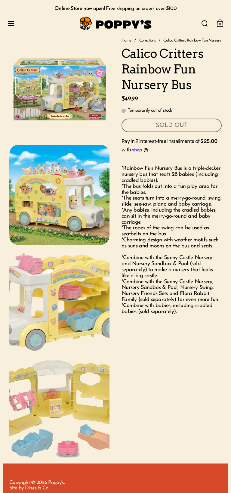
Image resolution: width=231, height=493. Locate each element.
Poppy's (56, 482)
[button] (204, 23)
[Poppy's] (115, 23)
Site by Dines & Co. (29, 488)
